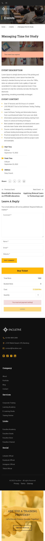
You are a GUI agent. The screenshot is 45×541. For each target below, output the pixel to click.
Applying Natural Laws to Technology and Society (33, 196)
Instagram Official (9, 464)
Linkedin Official (8, 456)
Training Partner (8, 415)
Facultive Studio (8, 434)
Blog (4, 385)
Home (3, 27)
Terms (23, 484)
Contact (5, 389)
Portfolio (6, 380)
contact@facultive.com (13, 348)
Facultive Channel (9, 442)
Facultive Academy (9, 429)
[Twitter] (14, 181)
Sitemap (30, 484)
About (5, 376)
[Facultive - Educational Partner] (8, 9)
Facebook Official (9, 460)
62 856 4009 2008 (11, 338)
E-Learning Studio (9, 411)
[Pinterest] (19, 181)
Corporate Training (9, 403)
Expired (22, 309)
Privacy (16, 484)
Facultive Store (8, 438)
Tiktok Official (7, 469)
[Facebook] (9, 181)
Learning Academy (9, 407)
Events (12, 27)
